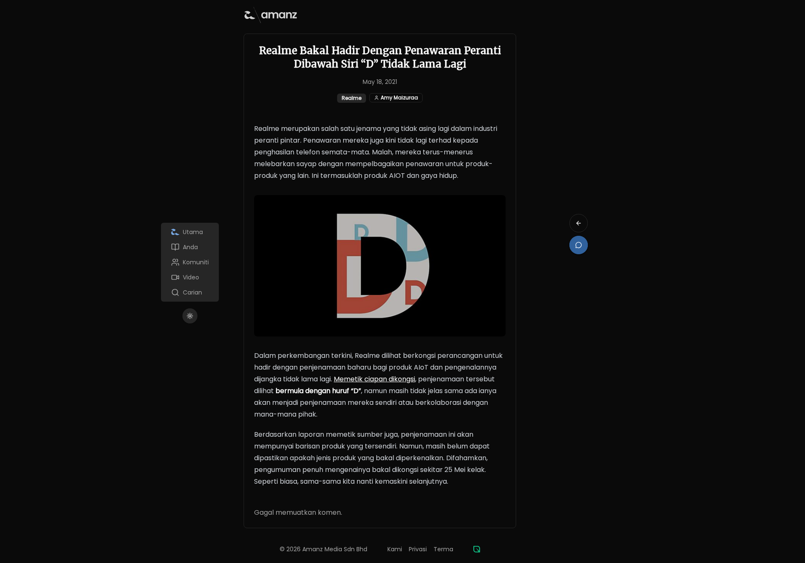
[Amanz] (476, 549)
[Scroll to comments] (578, 245)
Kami (394, 549)
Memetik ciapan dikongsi (374, 379)
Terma (443, 549)
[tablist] (190, 262)
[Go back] (578, 223)
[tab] (190, 232)
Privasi (418, 549)
